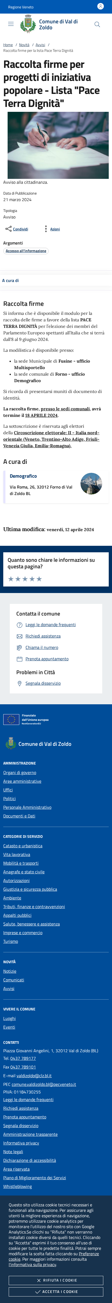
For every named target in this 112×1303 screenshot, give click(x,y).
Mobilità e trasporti (21, 863)
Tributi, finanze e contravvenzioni (34, 906)
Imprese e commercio (22, 932)
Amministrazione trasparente (30, 1134)
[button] (20, 7)
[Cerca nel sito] (97, 24)
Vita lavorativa (16, 854)
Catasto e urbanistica (22, 845)
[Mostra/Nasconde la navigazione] (11, 24)
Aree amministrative (22, 781)
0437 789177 (23, 1058)
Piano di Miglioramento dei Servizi (34, 1177)
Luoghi (9, 1018)
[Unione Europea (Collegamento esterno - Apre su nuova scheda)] (56, 720)
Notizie (9, 971)
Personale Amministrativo (27, 807)
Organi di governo (19, 772)
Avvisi (40, 44)
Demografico (23, 476)
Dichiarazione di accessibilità (29, 1160)
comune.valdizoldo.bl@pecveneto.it (44, 1084)
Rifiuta (60, 1280)
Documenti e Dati (19, 816)
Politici (9, 798)
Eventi (9, 1027)
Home (8, 44)
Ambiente (12, 898)
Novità (24, 44)
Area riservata (16, 1169)
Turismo (10, 941)
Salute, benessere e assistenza (31, 924)
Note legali (13, 1151)
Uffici (8, 790)
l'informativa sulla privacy (32, 1264)
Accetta (60, 1291)
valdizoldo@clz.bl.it (34, 1075)
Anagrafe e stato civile (24, 871)
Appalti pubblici (17, 915)
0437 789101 (23, 1067)
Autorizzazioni (16, 880)
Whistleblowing (17, 1186)
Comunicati (13, 980)
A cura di (10, 280)
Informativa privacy (21, 1143)
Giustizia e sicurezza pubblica (30, 889)
